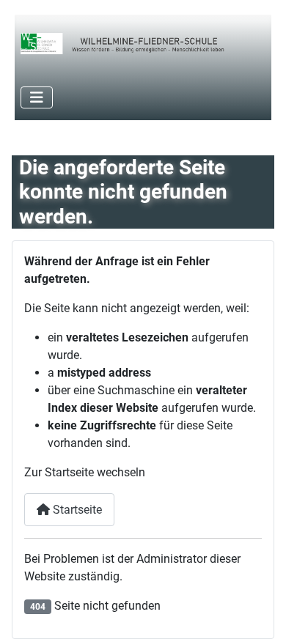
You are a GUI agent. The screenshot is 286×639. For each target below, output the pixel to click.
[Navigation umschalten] (37, 97)
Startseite (76, 510)
